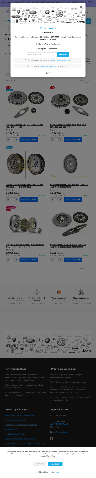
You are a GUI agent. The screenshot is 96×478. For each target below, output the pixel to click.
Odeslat (63, 54)
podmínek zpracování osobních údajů (60, 61)
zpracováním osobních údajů (47, 66)
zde (57, 472)
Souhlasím (55, 464)
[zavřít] (81, 7)
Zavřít (48, 73)
